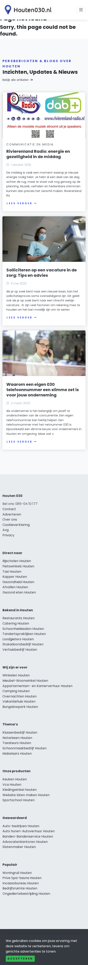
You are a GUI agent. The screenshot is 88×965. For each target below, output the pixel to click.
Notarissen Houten (17, 737)
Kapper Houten (14, 576)
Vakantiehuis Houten (18, 701)
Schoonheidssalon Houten (23, 628)
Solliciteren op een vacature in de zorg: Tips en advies (41, 272)
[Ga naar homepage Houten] (27, 9)
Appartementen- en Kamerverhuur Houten (37, 686)
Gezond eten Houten (19, 592)
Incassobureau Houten (20, 883)
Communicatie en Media (30, 144)
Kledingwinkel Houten (19, 789)
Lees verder (19, 203)
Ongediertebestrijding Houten (26, 893)
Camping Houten (16, 691)
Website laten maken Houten (26, 795)
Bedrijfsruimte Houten (19, 888)
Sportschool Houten (18, 800)
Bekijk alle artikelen (15, 80)
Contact (9, 509)
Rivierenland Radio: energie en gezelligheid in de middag (38, 154)
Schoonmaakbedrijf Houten (24, 748)
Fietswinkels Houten (18, 566)
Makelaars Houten (17, 753)
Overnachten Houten (19, 696)
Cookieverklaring (16, 524)
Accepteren (20, 958)
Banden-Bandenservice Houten (27, 836)
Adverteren (11, 514)
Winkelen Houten (16, 675)
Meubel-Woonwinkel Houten (25, 680)
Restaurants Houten (18, 618)
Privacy (8, 535)
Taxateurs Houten (16, 743)
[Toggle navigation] (81, 10)
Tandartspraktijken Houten (24, 633)
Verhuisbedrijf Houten (19, 649)
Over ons (9, 519)
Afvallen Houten (15, 587)
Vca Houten (11, 784)
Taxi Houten (11, 571)
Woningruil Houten (17, 872)
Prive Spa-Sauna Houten (22, 878)
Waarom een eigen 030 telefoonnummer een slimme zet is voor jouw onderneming (42, 390)
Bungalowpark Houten (20, 706)
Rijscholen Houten (16, 561)
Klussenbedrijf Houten (19, 732)
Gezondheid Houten (18, 582)
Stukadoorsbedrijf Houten (22, 644)
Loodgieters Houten (18, 639)
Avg (5, 530)
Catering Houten (15, 623)
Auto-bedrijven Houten (20, 826)
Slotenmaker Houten (19, 847)
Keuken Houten (14, 779)
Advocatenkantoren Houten (25, 841)
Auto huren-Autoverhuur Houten (28, 831)
